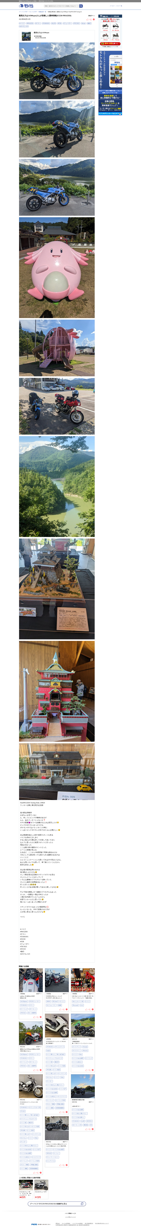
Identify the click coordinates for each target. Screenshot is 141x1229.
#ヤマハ (37, 23)
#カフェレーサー (51, 1005)
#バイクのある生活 (52, 1089)
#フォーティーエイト (52, 1157)
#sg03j (48, 1050)
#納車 (59, 1005)
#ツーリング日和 (60, 1100)
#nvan (83, 23)
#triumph (85, 1046)
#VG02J (23, 1111)
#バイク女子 (62, 1089)
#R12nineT (55, 1001)
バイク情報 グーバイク (70, 1217)
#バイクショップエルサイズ (54, 1058)
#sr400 (83, 1121)
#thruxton (85, 1050)
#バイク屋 (49, 1062)
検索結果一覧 (42, 11)
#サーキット (33, 1009)
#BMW (48, 1001)
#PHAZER (30, 23)
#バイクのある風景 (52, 1092)
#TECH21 (76, 23)
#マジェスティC (59, 1046)
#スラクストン (77, 1050)
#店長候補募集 (60, 1108)
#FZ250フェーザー (34, 1001)
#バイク (22, 23)
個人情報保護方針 (89, 1223)
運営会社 (58, 1223)
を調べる (109, 43)
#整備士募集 (60, 1104)
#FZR (59, 23)
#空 (91, 1125)
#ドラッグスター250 (34, 1107)
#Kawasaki (75, 1005)
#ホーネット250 (77, 1125)
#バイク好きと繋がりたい (80, 1113)
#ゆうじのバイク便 (78, 1001)
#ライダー (49, 1081)
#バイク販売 (56, 1069)
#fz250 (54, 23)
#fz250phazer (24, 1001)
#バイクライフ (62, 1096)
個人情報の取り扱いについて (102, 1223)
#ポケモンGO (24, 26)
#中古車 (49, 1069)
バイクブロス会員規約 (77, 1223)
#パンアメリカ (51, 1161)
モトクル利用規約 (66, 1223)
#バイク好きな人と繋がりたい (55, 1085)
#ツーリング (24, 1009)
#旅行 (89, 23)
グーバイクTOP (23, 11)
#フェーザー (67, 23)
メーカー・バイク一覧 (116, 6)
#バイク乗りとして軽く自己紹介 (56, 1054)
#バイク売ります (51, 1066)
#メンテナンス (62, 1073)
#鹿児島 (86, 1125)
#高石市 (56, 1062)
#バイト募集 (50, 1108)
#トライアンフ (77, 1046)
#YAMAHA (46, 23)
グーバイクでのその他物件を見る (48, 1204)
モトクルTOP (33, 11)
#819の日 (49, 1153)
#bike (62, 1077)
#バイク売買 (61, 1066)
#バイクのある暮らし (78, 1117)
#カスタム (49, 1077)
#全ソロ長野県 (32, 1013)
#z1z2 (81, 1005)
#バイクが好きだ (51, 1096)
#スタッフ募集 (51, 1104)
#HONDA (89, 1121)
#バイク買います (51, 1073)
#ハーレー (56, 1153)
